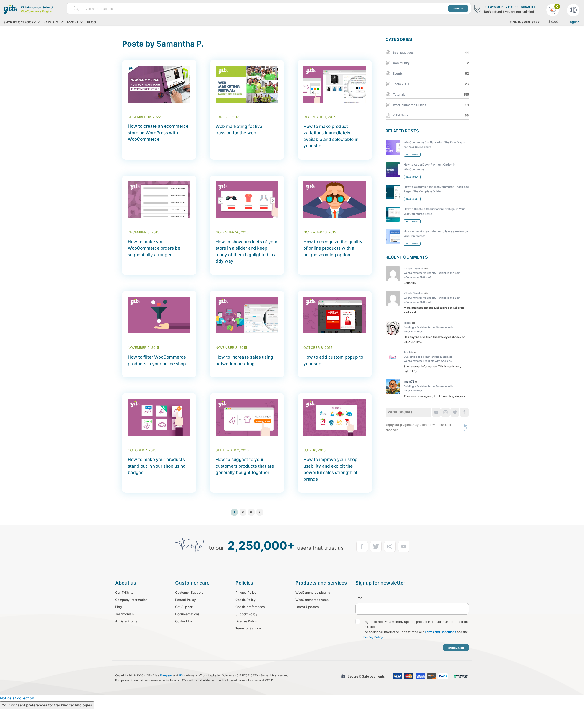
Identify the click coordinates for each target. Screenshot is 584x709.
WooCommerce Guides (409, 105)
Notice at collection (17, 698)
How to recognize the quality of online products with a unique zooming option (332, 248)
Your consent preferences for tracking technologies (47, 705)
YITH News (401, 115)
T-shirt (408, 352)
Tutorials (399, 94)
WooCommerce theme (311, 600)
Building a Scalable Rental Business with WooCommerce (428, 329)
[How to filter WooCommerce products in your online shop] (159, 315)
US (181, 675)
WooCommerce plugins (312, 592)
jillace (407, 322)
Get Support (184, 607)
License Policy (246, 621)
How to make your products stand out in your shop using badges (157, 466)
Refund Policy (185, 600)
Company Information (131, 600)
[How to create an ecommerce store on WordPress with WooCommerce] (159, 84)
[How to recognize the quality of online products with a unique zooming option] (334, 199)
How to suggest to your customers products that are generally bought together (245, 466)
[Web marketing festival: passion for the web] (247, 84)
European (166, 675)
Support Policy (246, 614)
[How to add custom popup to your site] (334, 315)
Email (359, 598)
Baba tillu (410, 283)
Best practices (403, 52)
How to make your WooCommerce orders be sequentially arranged (154, 248)
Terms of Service (248, 628)
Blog (91, 22)
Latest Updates (307, 607)
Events (398, 73)
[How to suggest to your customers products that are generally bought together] (247, 417)
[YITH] (10, 9)
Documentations (187, 614)
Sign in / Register (525, 22)
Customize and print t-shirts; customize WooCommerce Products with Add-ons (428, 359)
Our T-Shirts (124, 592)
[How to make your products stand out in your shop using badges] (159, 417)
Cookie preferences (250, 607)
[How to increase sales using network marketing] (247, 315)
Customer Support (189, 592)
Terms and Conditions (440, 632)
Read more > (412, 154)
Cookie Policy (245, 600)
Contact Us (183, 621)
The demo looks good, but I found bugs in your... (435, 396)
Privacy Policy (245, 592)
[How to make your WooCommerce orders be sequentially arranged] (159, 199)
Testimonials (124, 614)
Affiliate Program (127, 621)
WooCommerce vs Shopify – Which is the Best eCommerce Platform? (432, 275)
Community (401, 63)
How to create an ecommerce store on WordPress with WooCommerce (158, 133)
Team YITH (401, 84)
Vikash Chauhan (414, 268)
